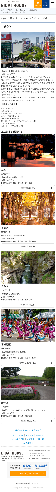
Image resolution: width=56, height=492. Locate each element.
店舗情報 (39, 435)
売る (21, 435)
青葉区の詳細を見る (28, 246)
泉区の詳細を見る (28, 188)
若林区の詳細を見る (28, 421)
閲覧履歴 (45, 5)
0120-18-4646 (35, 466)
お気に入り (38, 5)
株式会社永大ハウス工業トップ (28, 430)
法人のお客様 (28, 443)
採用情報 (41, 439)
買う (14, 435)
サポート (29, 435)
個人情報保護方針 (22, 483)
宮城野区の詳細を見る (28, 363)
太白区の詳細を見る (28, 305)
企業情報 (30, 439)
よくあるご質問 (17, 439)
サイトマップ (35, 483)
